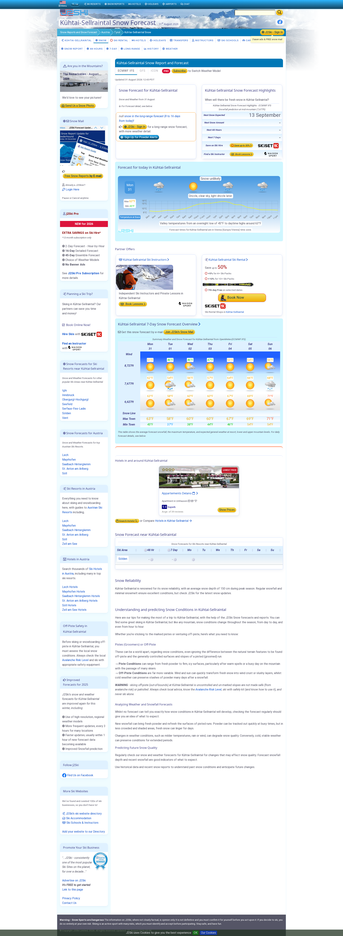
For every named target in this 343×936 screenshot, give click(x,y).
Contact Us (69, 903)
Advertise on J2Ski (74, 880)
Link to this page (72, 889)
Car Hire (251, 40)
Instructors (203, 40)
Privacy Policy (71, 898)
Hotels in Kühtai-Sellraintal (172, 520)
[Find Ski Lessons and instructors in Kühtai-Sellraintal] (144, 277)
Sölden (122, 558)
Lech (65, 455)
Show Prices (227, 509)
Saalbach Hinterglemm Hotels (81, 596)
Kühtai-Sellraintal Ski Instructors (144, 260)
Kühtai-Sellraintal (78, 40)
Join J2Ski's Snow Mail (179, 332)
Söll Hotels (69, 605)
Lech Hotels (70, 587)
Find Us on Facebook (79, 775)
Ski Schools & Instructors (82, 822)
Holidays (159, 40)
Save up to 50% (242, 145)
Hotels (140, 40)
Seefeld (67, 404)
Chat (187, 4)
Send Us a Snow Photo (79, 106)
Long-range (131, 48)
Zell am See (69, 543)
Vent (65, 418)
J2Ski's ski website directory (83, 813)
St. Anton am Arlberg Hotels (80, 600)
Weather (171, 48)
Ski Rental (121, 40)
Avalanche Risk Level (208, 689)
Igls (64, 390)
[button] (136, 550)
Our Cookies (208, 932)
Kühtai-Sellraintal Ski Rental (226, 260)
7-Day (113, 48)
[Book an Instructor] (75, 348)
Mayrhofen (69, 459)
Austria (105, 32)
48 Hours (96, 48)
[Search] (279, 12)
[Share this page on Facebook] (279, 23)
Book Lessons (242, 154)
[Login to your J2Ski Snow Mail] (84, 145)
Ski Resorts (93, 4)
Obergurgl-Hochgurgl (75, 399)
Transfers (180, 40)
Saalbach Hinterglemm (76, 464)
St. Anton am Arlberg (75, 468)
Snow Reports (115, 4)
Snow (78, 32)
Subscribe (179, 71)
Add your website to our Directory (83, 831)
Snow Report (73, 48)
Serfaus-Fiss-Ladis (74, 408)
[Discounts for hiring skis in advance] (91, 334)
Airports (171, 4)
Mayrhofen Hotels (73, 591)
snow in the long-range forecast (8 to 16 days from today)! (149, 118)
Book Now (235, 297)
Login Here (72, 189)
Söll (64, 473)
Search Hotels (126, 520)
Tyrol (117, 32)
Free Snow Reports (82, 176)
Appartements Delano (177, 493)
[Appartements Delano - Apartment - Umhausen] (199, 477)
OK (195, 932)
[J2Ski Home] (74, 15)
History (153, 48)
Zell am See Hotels (74, 609)
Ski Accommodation (78, 818)
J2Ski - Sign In (273, 32)
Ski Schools (230, 40)
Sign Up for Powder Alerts (140, 137)
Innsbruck (68, 395)
